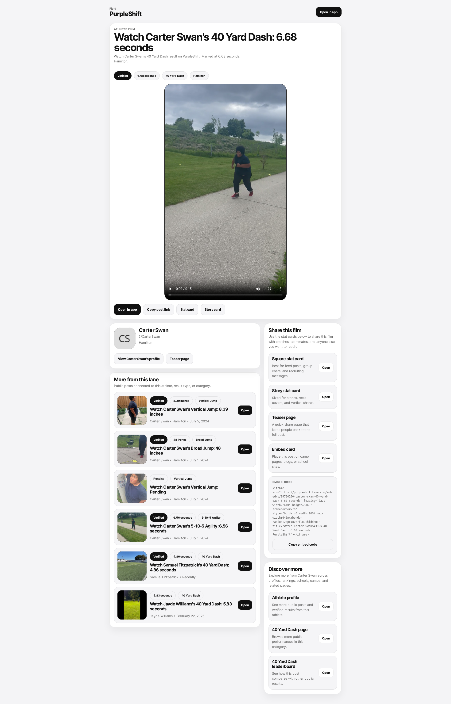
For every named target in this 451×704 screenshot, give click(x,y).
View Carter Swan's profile (138, 359)
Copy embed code (302, 544)
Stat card (187, 309)
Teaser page (179, 359)
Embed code (282, 482)
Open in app (329, 12)
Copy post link (158, 309)
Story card (213, 309)
